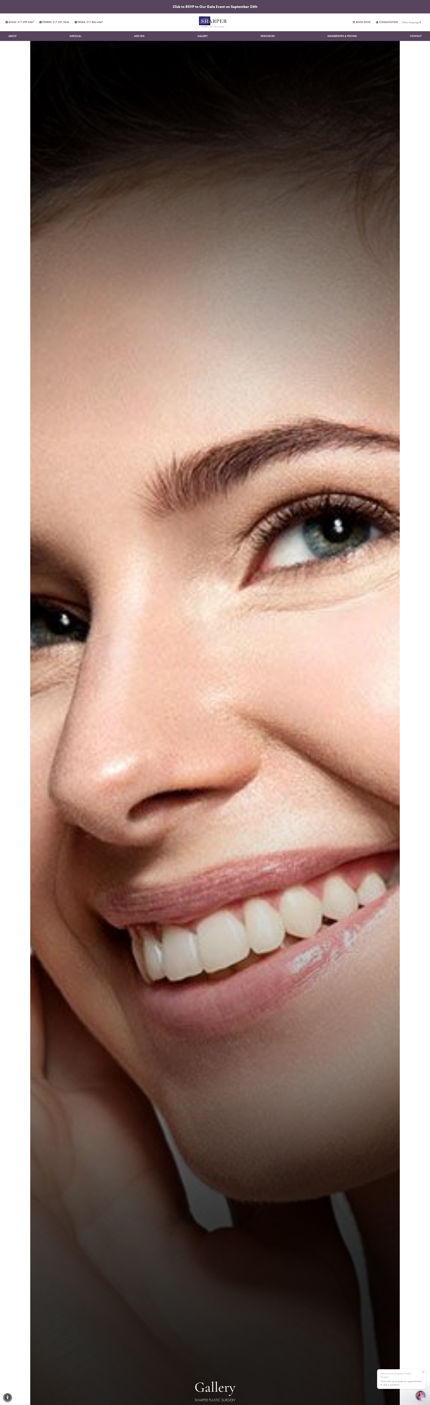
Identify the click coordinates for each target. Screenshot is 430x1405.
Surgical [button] (75, 36)
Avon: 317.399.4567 (21, 22)
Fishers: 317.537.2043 (55, 22)
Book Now (363, 22)
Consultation (388, 22)
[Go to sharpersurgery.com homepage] (213, 22)
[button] (7, 1397)
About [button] (12, 36)
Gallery (203, 36)
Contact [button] (416, 36)
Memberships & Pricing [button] (342, 36)
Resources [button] (268, 36)
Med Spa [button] (139, 36)
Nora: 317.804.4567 (90, 22)
